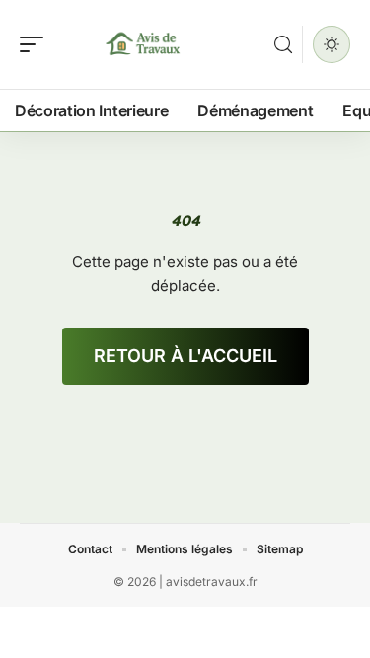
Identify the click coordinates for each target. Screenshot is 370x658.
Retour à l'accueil (185, 355)
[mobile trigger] (36, 44)
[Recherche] (283, 45)
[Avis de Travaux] (142, 44)
